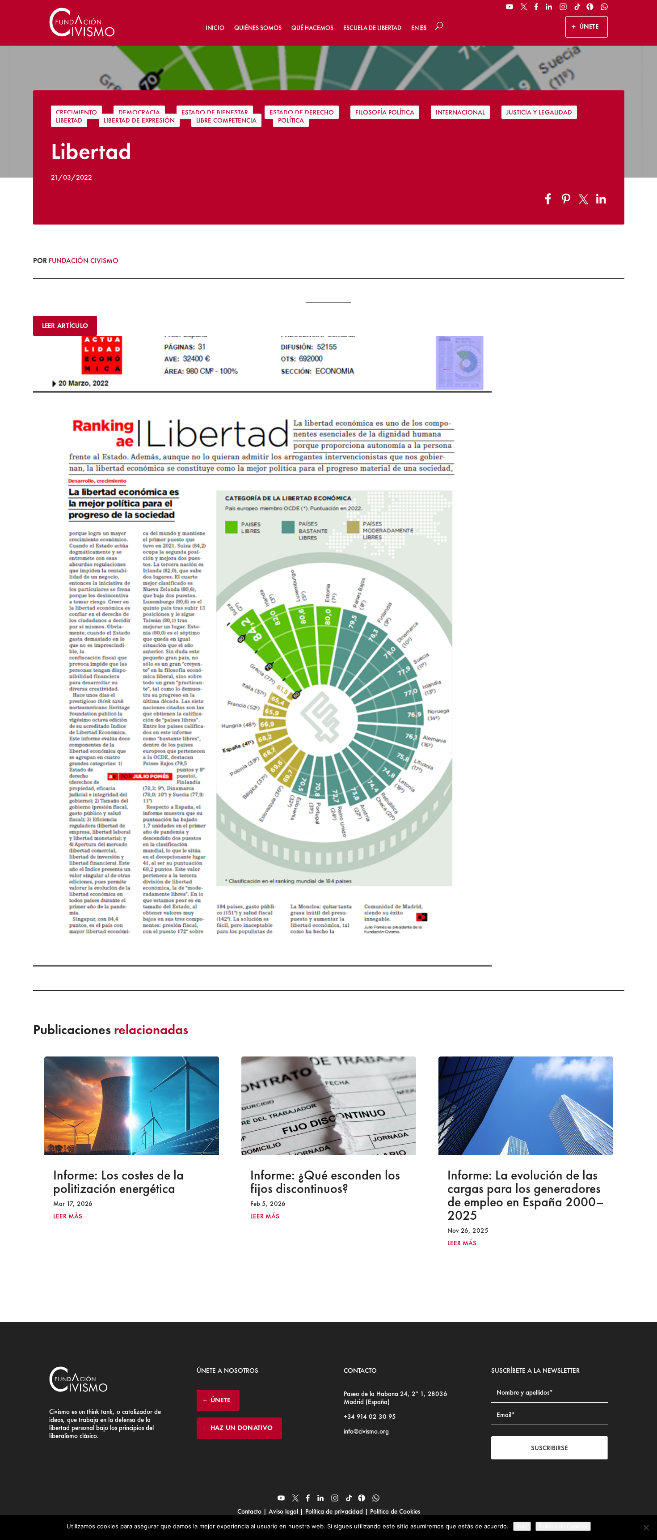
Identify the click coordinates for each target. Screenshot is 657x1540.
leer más (67, 1216)
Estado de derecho (302, 112)
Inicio (215, 28)
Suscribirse (549, 1447)
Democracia (139, 112)
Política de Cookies (394, 1511)
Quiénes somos (258, 28)
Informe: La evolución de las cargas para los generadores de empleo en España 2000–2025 (328, 1195)
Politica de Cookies (563, 1526)
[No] (645, 1527)
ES (423, 28)
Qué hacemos (312, 28)
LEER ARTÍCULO (65, 325)
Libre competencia (226, 120)
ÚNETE (588, 26)
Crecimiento (76, 112)
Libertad (69, 120)
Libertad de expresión (139, 120)
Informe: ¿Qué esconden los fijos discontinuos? (128, 1182)
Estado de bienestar (214, 112)
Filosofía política (384, 112)
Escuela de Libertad (372, 28)
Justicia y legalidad (539, 112)
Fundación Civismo (83, 260)
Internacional (460, 112)
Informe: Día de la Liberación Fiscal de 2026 (525, 1182)
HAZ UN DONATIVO (242, 1427)
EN (415, 28)
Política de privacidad (334, 1511)
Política (291, 120)
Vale (522, 1526)
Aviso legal (283, 1511)
